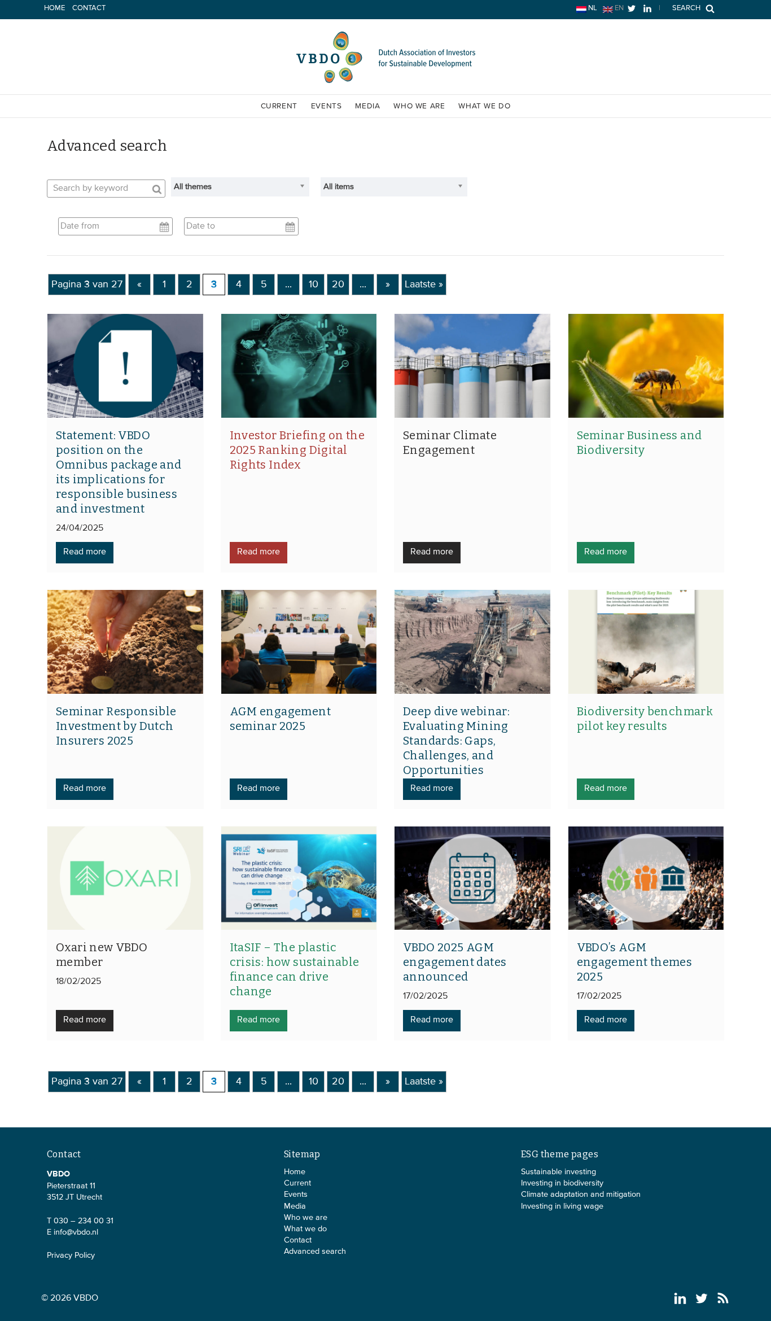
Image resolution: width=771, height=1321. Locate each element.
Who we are (419, 106)
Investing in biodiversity (562, 1183)
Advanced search (315, 1252)
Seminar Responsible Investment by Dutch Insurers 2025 (116, 726)
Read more (84, 552)
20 (338, 284)
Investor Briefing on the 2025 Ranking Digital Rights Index (297, 449)
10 (313, 284)
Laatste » (424, 284)
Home (54, 8)
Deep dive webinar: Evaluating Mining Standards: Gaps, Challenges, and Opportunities (456, 741)
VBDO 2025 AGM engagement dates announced (454, 962)
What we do (484, 106)
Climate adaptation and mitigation (581, 1194)
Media (367, 106)
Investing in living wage (562, 1206)
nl (591, 8)
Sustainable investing (558, 1172)
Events (326, 106)
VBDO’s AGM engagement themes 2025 (635, 962)
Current (279, 106)
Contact (89, 8)
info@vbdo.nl (76, 1232)
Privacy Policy (71, 1255)
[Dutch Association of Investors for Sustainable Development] (385, 81)
